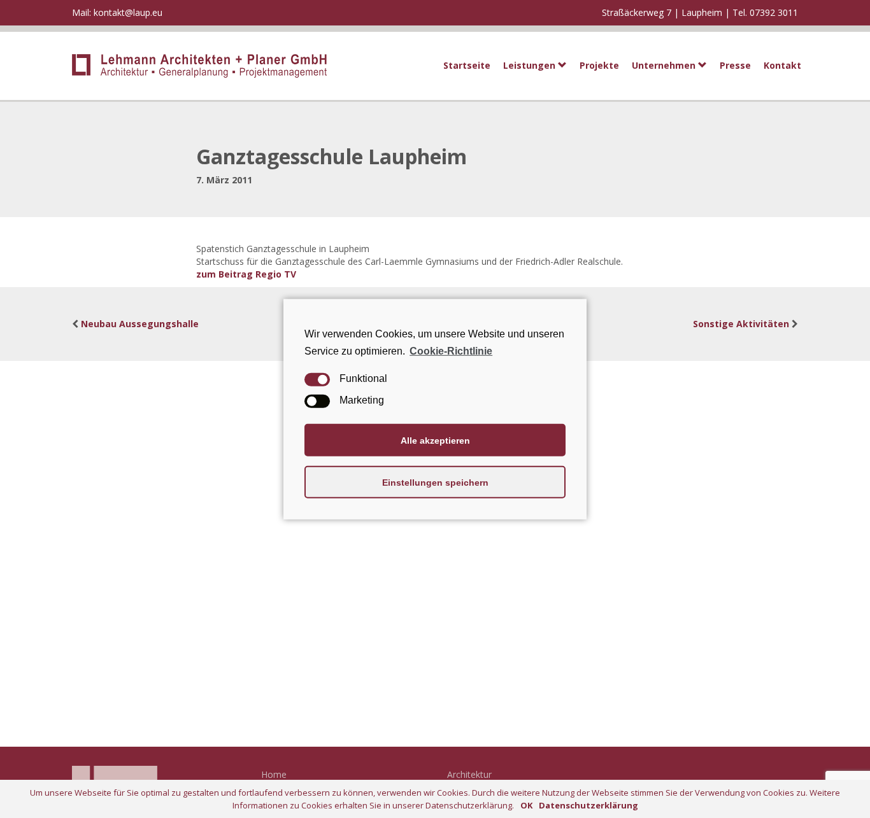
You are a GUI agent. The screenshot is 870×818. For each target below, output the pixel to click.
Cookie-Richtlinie (451, 350)
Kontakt (782, 65)
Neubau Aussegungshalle (140, 324)
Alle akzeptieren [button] (435, 440)
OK (526, 805)
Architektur (469, 774)
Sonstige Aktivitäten (741, 324)
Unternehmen (665, 65)
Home (274, 774)
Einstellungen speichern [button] (435, 482)
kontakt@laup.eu (128, 12)
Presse (735, 65)
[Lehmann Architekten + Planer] (194, 66)
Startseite (466, 65)
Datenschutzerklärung (588, 805)
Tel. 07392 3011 (765, 12)
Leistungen (530, 65)
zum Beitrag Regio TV (246, 274)
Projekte (599, 65)
